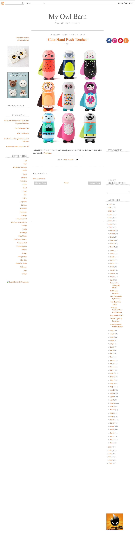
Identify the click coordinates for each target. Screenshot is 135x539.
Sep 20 (112, 273)
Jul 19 (112, 350)
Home (66, 183)
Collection (23, 181)
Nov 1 (112, 253)
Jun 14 (112, 367)
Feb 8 (112, 426)
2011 (110, 457)
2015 (110, 227)
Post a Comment (39, 178)
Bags (25, 164)
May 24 (112, 377)
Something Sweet (21, 263)
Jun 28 (112, 360)
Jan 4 (112, 443)
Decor (25, 191)
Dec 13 (112, 234)
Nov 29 (112, 240)
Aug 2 (112, 344)
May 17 (112, 380)
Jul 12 (112, 353)
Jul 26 (112, 347)
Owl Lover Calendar (20, 239)
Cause (25, 174)
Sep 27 (112, 270)
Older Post (95, 183)
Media (25, 229)
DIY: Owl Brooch (23, 133)
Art (26, 160)
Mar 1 (112, 416)
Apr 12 (112, 396)
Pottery (24, 253)
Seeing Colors (22, 256)
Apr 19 (112, 393)
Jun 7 (112, 370)
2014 (110, 447)
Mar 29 (112, 403)
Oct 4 (112, 267)
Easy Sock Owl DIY (116, 315)
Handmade (23, 212)
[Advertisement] (67, 195)
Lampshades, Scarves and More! (115, 285)
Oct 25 (112, 257)
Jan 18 (112, 436)
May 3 (112, 387)
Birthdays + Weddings (20, 167)
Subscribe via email (22, 37)
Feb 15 (112, 423)
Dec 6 (112, 237)
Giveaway (23, 208)
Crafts (25, 184)
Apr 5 (112, 400)
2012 (110, 453)
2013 (110, 450)
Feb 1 (112, 429)
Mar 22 (112, 406)
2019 (110, 214)
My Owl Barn (68, 16)
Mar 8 (112, 413)
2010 (110, 460)
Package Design (22, 246)
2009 (110, 463)
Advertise (20, 40)
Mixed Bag (23, 232)
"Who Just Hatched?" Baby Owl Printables (116, 309)
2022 (110, 204)
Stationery (23, 267)
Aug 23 (112, 334)
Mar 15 (112, 410)
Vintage (24, 274)
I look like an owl (21, 219)
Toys (25, 270)
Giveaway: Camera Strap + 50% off (17, 146)
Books (25, 170)
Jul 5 (112, 357)
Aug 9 (112, 340)
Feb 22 (112, 420)
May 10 (112, 383)
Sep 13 (112, 277)
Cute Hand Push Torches (67, 39)
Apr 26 (112, 390)
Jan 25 (112, 433)
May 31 (112, 373)
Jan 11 (112, 439)
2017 (110, 221)
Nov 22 (112, 243)
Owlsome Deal (22, 243)
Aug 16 (112, 337)
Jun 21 (112, 363)
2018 (110, 217)
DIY (25, 195)
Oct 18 (112, 260)
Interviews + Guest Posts (19, 222)
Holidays (24, 215)
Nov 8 (112, 250)
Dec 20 (112, 230)
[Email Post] (76, 159)
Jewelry (24, 225)
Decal (25, 188)
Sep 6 (112, 280)
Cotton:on (47, 153)
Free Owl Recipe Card (22, 128)
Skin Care (23, 260)
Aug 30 (112, 330)
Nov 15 (112, 247)
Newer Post (40, 183)
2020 (110, 211)
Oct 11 (112, 263)
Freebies (24, 205)
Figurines (24, 201)
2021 (110, 208)
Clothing (24, 177)
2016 (110, 224)
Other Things (22, 236)
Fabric (25, 198)
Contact (26, 40)
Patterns (24, 250)
